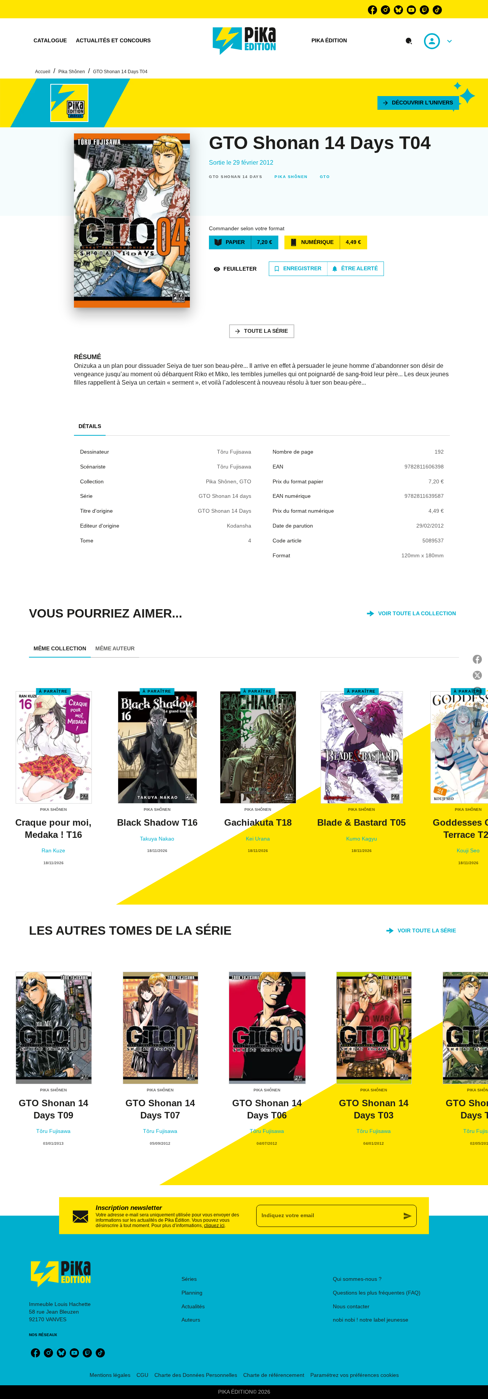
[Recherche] (409, 41)
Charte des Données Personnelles (195, 1375)
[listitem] (372, 9)
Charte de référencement (273, 1375)
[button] (418, 103)
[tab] (50, 41)
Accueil (42, 71)
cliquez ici (214, 1225)
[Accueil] (244, 41)
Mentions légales (110, 1375)
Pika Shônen (71, 71)
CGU (142, 1375)
